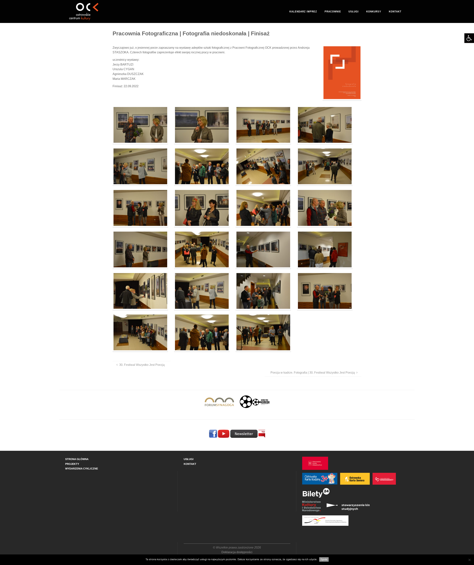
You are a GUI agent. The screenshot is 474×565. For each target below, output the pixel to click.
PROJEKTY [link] (72, 463)
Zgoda (324, 559)
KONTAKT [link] (190, 463)
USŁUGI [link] (188, 459)
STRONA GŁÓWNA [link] (77, 459)
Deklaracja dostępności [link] (236, 552)
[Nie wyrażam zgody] (469, 560)
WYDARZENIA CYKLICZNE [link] (81, 468)
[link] (469, 38)
